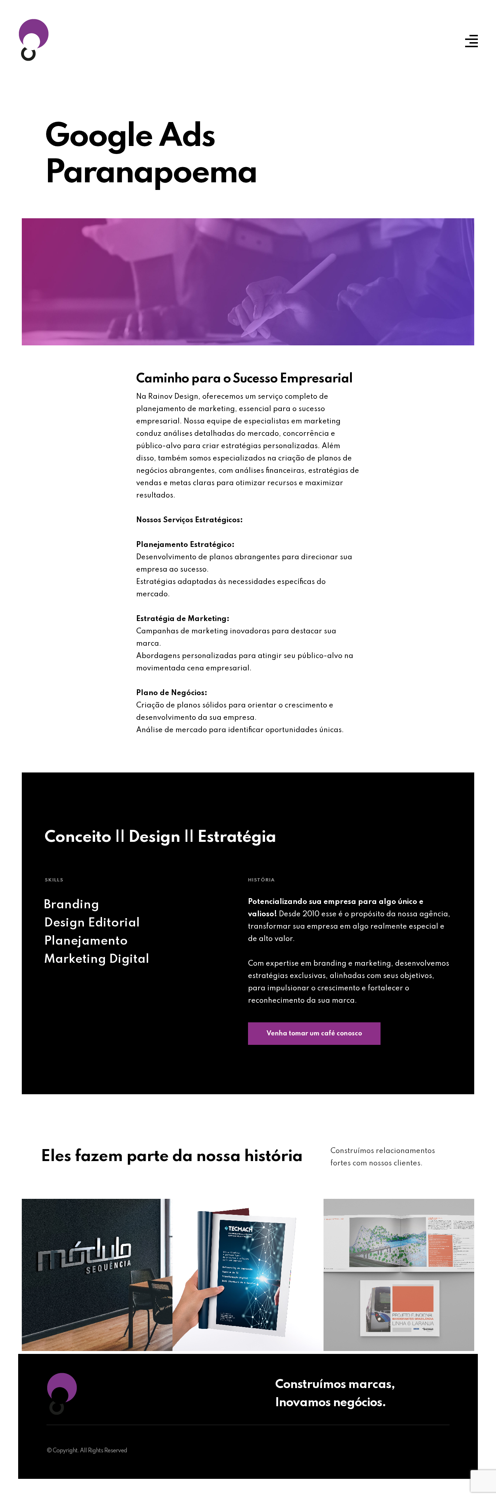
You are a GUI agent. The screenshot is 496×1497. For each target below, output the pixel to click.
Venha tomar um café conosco (314, 1033)
